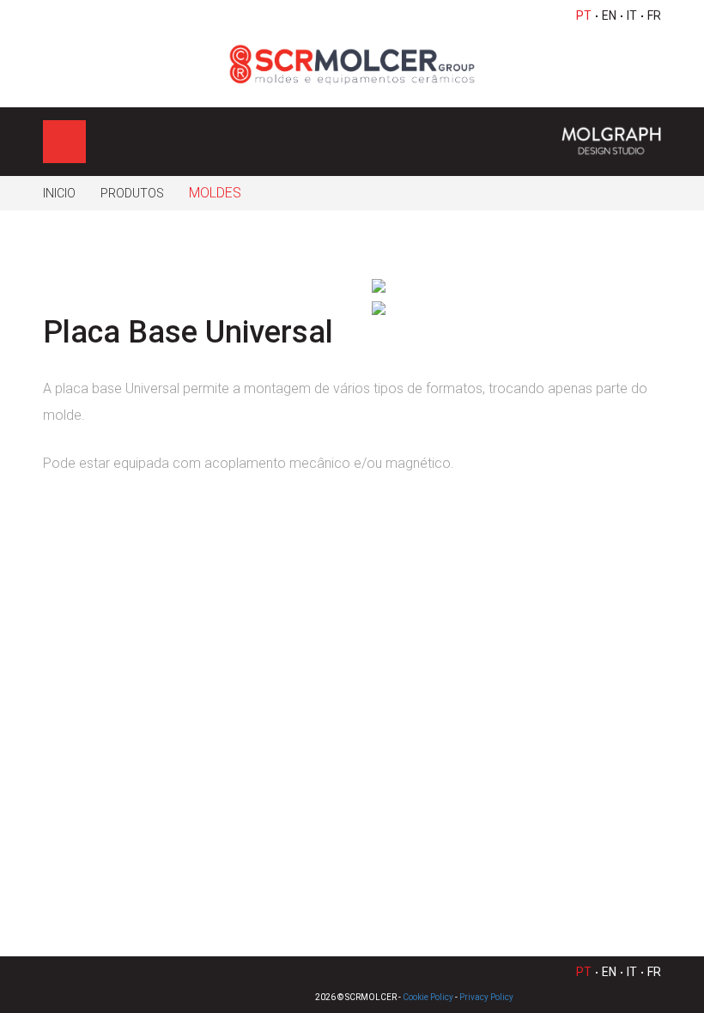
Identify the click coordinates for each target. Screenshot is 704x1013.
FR (654, 15)
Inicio (59, 193)
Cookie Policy (428, 997)
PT (584, 15)
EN (609, 15)
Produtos (132, 193)
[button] (639, 286)
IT (632, 15)
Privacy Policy (486, 997)
